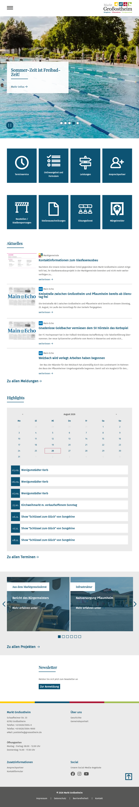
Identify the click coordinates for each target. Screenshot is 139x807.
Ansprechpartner (15, 767)
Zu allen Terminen (21, 557)
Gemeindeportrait (79, 721)
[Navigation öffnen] (10, 8)
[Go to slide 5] (78, 124)
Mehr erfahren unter (25, 608)
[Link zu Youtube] (86, 774)
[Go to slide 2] (65, 124)
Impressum (41, 798)
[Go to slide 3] (69, 124)
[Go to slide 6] (80, 638)
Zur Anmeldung (49, 686)
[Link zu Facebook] (73, 774)
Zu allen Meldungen (22, 381)
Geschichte (76, 717)
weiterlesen (44, 279)
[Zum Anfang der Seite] (128, 776)
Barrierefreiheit (80, 798)
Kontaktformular (15, 771)
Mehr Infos (17, 86)
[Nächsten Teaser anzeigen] (135, 604)
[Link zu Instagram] (79, 774)
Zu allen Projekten (22, 647)
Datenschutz (60, 798)
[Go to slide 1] (61, 124)
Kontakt (99, 798)
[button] (22, 414)
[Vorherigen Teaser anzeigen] (4, 604)
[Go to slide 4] (73, 124)
